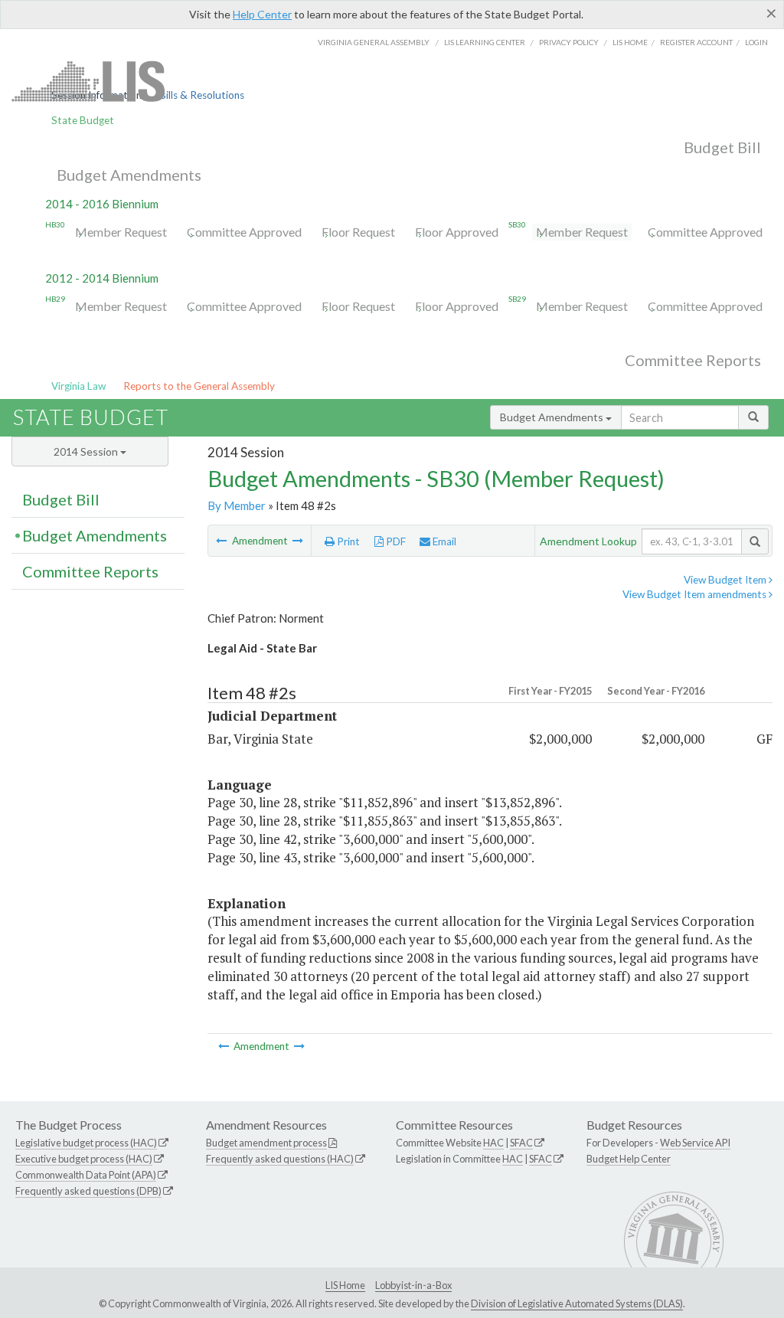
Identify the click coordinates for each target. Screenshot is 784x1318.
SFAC (521, 1142)
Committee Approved (244, 231)
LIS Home (345, 1285)
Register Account (696, 42)
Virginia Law (78, 386)
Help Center (262, 14)
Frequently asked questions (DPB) (88, 1191)
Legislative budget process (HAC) (86, 1142)
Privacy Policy (569, 42)
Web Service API (695, 1142)
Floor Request (358, 231)
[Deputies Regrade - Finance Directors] (297, 541)
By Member (236, 505)
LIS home (630, 42)
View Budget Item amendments (695, 594)
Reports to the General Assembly (199, 386)
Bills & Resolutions (201, 95)
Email (443, 541)
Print (347, 541)
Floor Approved (456, 231)
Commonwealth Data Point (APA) (85, 1175)
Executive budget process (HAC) (83, 1159)
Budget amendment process (266, 1142)
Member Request (121, 231)
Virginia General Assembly (374, 42)
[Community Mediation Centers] (222, 541)
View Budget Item (726, 580)
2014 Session (87, 451)
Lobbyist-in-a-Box (413, 1285)
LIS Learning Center (484, 42)
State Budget (82, 120)
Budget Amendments (129, 174)
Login (756, 42)
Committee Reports (693, 360)
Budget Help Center (628, 1159)
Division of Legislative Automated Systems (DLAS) (577, 1303)
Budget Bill (722, 147)
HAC (493, 1142)
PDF (395, 541)
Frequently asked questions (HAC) (280, 1159)
